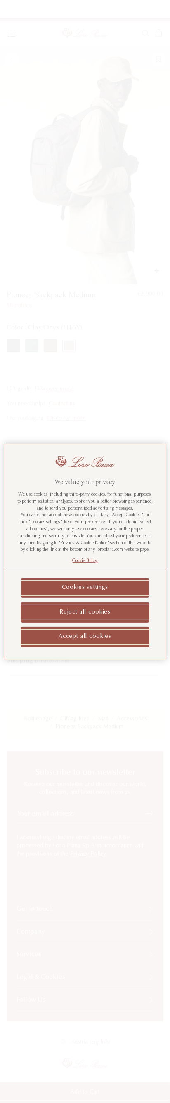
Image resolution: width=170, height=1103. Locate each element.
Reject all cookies (85, 612)
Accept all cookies (85, 637)
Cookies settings (85, 587)
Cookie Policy (84, 561)
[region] (84, 551)
